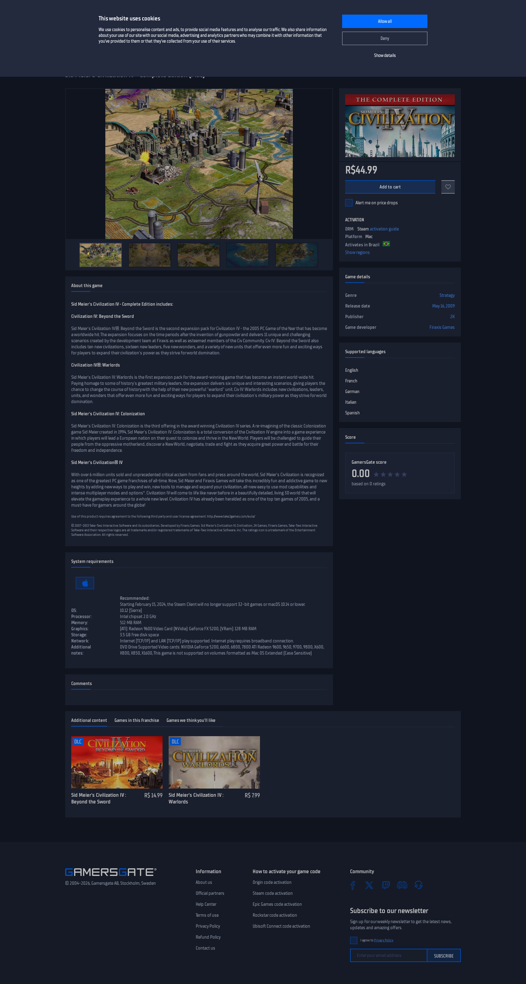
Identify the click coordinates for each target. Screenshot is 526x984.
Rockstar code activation (275, 915)
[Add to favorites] (448, 187)
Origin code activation (272, 882)
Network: (80, 641)
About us (204, 882)
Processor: (81, 616)
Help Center (206, 904)
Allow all (385, 21)
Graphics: (80, 629)
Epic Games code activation (277, 904)
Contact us (205, 948)
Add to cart (390, 187)
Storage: (79, 635)
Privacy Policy (208, 926)
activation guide (384, 229)
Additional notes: (81, 650)
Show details (385, 55)
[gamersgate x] (369, 885)
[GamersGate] (110, 877)
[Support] (418, 885)
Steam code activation (273, 893)
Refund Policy (208, 937)
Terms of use (207, 915)
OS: (74, 610)
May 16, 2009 (443, 306)
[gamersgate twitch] (385, 885)
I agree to (376, 940)
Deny (384, 38)
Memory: (79, 623)
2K (452, 317)
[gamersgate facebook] (353, 885)
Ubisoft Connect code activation (281, 926)
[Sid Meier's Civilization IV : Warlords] (214, 762)
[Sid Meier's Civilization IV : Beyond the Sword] (117, 762)
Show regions (357, 252)
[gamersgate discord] (402, 885)
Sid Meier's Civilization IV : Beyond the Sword (98, 798)
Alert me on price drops (377, 203)
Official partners (210, 893)
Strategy (447, 295)
